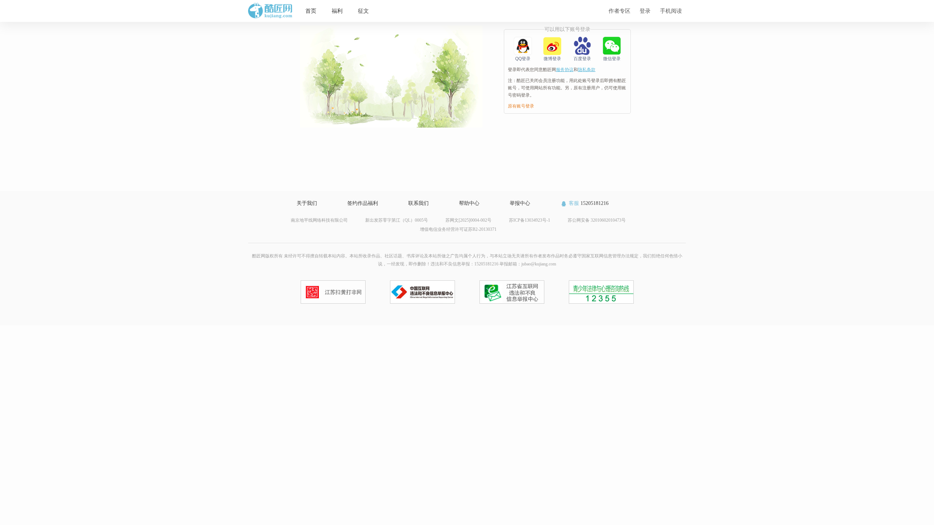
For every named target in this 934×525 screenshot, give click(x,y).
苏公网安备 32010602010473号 (597, 220)
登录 (645, 11)
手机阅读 (671, 11)
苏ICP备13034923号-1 (529, 220)
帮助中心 (469, 203)
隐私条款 (586, 69)
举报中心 (520, 203)
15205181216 (589, 203)
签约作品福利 (362, 203)
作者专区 (619, 11)
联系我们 (418, 203)
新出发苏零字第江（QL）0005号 (396, 220)
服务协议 (565, 69)
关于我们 (307, 203)
